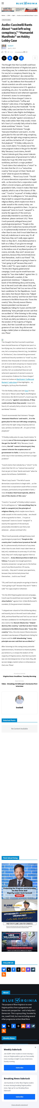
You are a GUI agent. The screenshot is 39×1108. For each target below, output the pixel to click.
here (26, 391)
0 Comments (19, 52)
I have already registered (19, 1105)
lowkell (10, 46)
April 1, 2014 (12, 48)
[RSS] (4, 974)
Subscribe (19, 1068)
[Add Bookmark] (35, 58)
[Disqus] (19, 766)
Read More (26, 1019)
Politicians (6, 20)
